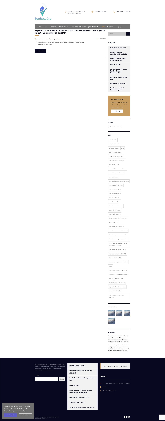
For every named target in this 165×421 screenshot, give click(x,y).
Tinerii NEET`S (117, 291)
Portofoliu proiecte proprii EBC (118, 78)
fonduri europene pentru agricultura (118, 239)
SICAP (110, 291)
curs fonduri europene (114, 189)
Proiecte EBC (63, 27)
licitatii (126, 262)
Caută (37, 376)
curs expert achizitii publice (116, 185)
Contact (109, 27)
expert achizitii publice (114, 210)
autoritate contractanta (115, 152)
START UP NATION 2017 (118, 83)
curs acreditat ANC (113, 177)
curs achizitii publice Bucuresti (116, 173)
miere (110, 266)
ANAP (122, 148)
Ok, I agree (10, 415)
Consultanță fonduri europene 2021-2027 (85, 27)
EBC (45, 27)
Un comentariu (102, 38)
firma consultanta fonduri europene (118, 218)
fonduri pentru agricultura (115, 262)
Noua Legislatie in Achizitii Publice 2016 (118, 274)
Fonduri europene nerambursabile (117, 235)
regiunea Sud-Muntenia (115, 287)
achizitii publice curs (114, 148)
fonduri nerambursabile (115, 258)
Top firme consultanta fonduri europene (117, 89)
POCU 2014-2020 (113, 282)
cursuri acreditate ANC (114, 197)
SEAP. (124, 287)
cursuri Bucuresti (113, 202)
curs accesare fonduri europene (117, 160)
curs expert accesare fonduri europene (119, 181)
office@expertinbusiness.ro (109, 390)
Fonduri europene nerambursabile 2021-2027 (118, 53)
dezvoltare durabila (114, 206)
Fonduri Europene (113, 222)
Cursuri (53, 27)
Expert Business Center (118, 48)
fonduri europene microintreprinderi (118, 230)
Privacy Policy (25, 415)
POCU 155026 (122, 282)
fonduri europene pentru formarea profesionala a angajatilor (118, 244)
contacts (118, 111)
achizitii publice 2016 (114, 144)
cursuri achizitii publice (115, 193)
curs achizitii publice (114, 164)
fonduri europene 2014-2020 (116, 226)
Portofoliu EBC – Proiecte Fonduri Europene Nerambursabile (118, 71)
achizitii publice (113, 140)
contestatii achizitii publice (115, 156)
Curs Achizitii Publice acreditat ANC (117, 169)
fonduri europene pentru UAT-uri (117, 249)
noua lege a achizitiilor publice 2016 (118, 270)
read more (40, 51)
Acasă (39, 27)
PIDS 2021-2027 (115, 64)
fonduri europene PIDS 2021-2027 (117, 254)
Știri (103, 27)
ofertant (111, 278)
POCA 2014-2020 (119, 278)
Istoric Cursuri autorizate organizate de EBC (118, 59)
